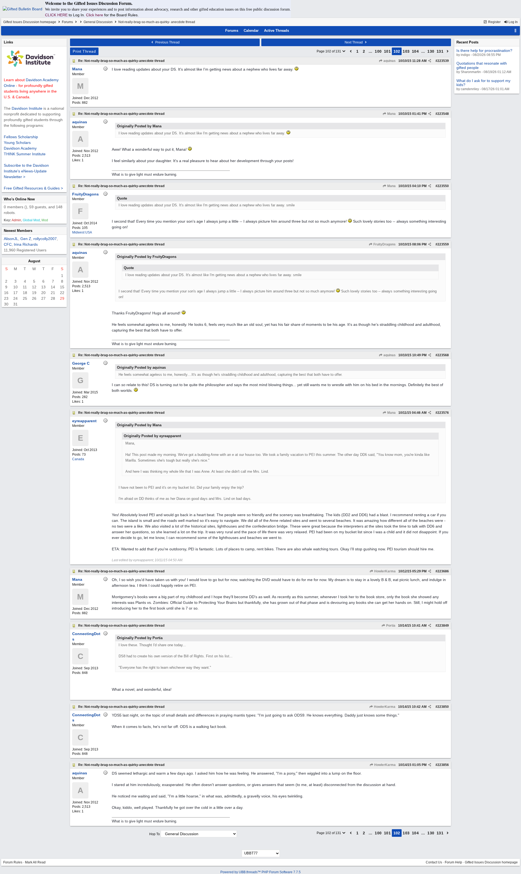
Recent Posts (467, 42)
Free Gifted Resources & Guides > (33, 188)
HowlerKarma (384, 571)
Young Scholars (17, 142)
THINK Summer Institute (25, 154)
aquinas (389, 61)
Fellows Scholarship (21, 137)
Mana (391, 114)
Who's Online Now (19, 199)
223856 (443, 765)
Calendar (251, 31)
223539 (443, 61)
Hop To (154, 834)
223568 (443, 355)
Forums (67, 22)
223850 (443, 707)
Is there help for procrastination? (484, 50)
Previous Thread (167, 42)
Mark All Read (35, 862)
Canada (78, 459)
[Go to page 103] (447, 51)
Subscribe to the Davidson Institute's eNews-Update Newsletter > (26, 171)
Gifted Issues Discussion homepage (29, 22)
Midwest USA (82, 232)
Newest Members (18, 231)
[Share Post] (430, 60)
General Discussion (98, 22)
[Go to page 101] (351, 51)
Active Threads (276, 31)
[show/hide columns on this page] (515, 30)
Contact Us (434, 862)
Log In (513, 22)
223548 (443, 114)
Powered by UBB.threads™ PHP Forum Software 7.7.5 (260, 872)
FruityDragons (384, 244)
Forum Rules (12, 862)
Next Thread (354, 42)
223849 (443, 625)
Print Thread (84, 51)
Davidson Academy (20, 148)
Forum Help (453, 862)
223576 (443, 413)
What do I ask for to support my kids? (483, 82)
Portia (390, 625)
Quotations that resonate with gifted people (481, 65)
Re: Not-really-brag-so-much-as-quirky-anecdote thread (121, 61)
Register (494, 22)
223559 (443, 244)
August (34, 261)
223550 (443, 186)
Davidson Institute (27, 108)
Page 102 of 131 (329, 51)
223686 (443, 571)
